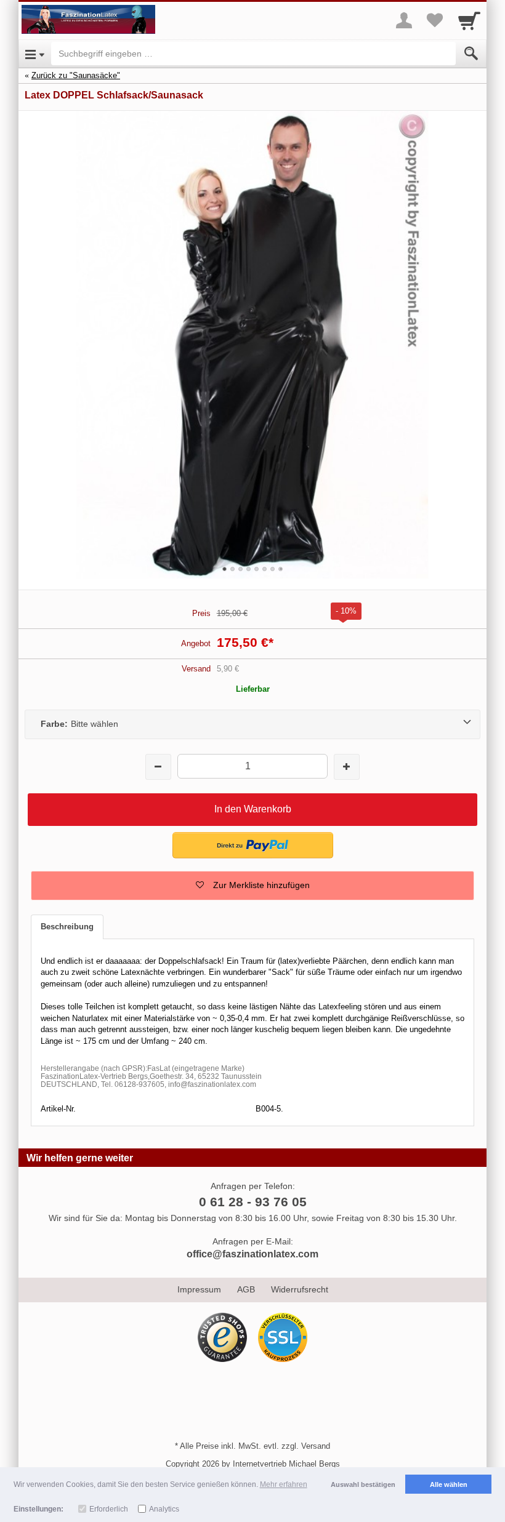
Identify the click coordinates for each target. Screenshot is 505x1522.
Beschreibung (67, 926)
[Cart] (469, 20)
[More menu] (404, 20)
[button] (252, 885)
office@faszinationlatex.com (252, 1254)
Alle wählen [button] (448, 1484)
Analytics (164, 1509)
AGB (246, 1289)
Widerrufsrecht (299, 1289)
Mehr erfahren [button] (283, 1484)
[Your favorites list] (435, 20)
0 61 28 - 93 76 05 (253, 1202)
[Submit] (471, 54)
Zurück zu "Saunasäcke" (75, 75)
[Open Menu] (35, 53)
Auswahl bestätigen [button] (363, 1484)
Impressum (199, 1289)
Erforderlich (108, 1509)
